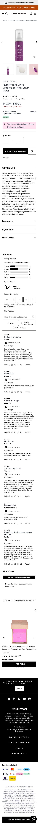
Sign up (19, 688)
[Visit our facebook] (9, 698)
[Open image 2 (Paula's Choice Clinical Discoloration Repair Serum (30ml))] (21, 69)
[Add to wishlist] (32, 151)
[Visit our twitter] (14, 698)
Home (5, 20)
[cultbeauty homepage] (19, 13)
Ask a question (20, 99)
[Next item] (34, 637)
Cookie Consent (19, 727)
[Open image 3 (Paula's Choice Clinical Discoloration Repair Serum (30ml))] (34, 69)
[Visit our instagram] (19, 698)
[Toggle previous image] (1, 42)
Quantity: (7, 136)
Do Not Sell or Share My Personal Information (19, 730)
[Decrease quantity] (6, 141)
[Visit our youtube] (24, 698)
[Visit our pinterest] (29, 698)
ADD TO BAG (20, 664)
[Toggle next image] (36, 42)
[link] (31, 13)
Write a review (8, 99)
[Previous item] (4, 637)
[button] (33, 819)
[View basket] (35, 13)
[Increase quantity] (20, 141)
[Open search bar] (6, 13)
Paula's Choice (10, 81)
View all (33, 111)
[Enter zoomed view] (34, 57)
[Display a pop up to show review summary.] (20, 656)
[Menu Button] (2, 13)
